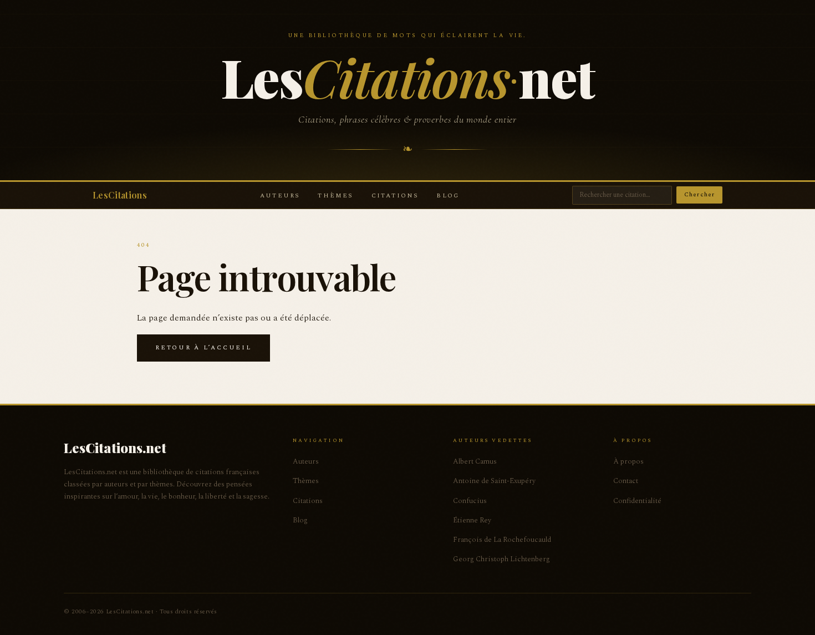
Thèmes (335, 195)
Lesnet (407, 76)
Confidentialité (637, 500)
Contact (625, 480)
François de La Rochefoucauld (502, 539)
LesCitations (120, 195)
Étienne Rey (472, 520)
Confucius (470, 500)
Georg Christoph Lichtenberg (501, 559)
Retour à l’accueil (203, 347)
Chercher (699, 194)
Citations (395, 195)
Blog (447, 195)
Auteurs (280, 195)
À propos (628, 461)
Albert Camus (475, 461)
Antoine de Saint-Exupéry (494, 480)
